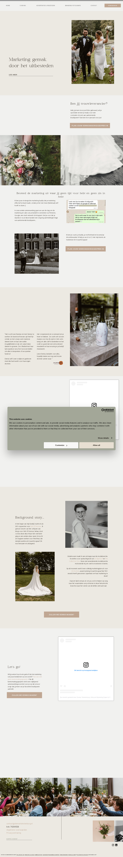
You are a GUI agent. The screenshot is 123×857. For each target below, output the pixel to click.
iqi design (45, 854)
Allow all (96, 445)
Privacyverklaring (13, 832)
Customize (59, 445)
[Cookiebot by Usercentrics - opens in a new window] (103, 410)
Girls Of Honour (35, 526)
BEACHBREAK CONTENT (53, 854)
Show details (103, 438)
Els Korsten (75, 571)
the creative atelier (82, 854)
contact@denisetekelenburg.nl (19, 823)
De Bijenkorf (98, 558)
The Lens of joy (20, 854)
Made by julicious (29, 854)
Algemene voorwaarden (16, 829)
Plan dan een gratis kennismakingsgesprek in (25, 677)
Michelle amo (72, 854)
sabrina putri (38, 854)
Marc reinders (64, 854)
